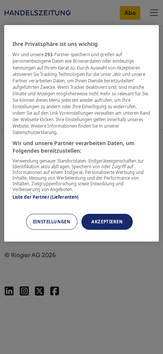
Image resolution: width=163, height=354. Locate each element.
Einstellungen (51, 221)
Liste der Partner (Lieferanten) (46, 197)
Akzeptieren (106, 221)
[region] (81, 133)
